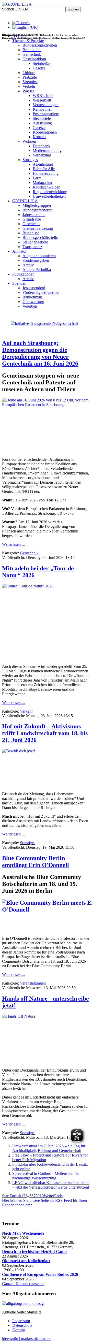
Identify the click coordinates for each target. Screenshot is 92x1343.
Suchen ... (10, 9)
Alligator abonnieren (39, 256)
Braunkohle (31, 50)
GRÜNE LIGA (25, 201)
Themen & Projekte (28, 40)
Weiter (49, 1196)
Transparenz (32, 246)
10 (42, 1196)
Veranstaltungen (46, 105)
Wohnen (29, 141)
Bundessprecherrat (37, 210)
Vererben (29, 306)
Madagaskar (42, 182)
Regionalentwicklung (50, 192)
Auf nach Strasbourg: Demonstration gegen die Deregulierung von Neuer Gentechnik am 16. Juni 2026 (40, 353)
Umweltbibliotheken (49, 196)
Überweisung (33, 301)
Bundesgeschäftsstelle (40, 237)
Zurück (15, 1196)
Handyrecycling (46, 173)
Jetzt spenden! (33, 288)
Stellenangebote (35, 242)
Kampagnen (42, 109)
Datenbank (41, 146)
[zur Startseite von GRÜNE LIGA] (17, 4)
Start (5, 1196)
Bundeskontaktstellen (39, 45)
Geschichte (31, 224)
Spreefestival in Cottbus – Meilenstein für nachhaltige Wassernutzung (45, 1175)
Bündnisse (30, 233)
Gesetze (39, 68)
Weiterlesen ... (13, 544)
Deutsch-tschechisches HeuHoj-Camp (34, 1251)
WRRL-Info (43, 95)
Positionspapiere (46, 114)
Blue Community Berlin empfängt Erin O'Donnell (35, 861)
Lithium (28, 72)
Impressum (21, 1321)
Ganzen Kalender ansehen (23, 1283)
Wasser (28, 91)
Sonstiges (30, 159)
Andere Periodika (36, 269)
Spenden (19, 283)
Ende (58, 1196)
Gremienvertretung (37, 228)
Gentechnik (31, 54)
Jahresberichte (33, 214)
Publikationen (23, 274)
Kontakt (39, 137)
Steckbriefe (42, 118)
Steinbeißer (42, 63)
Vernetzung (42, 155)
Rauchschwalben (46, 187)
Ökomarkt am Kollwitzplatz (26, 1261)
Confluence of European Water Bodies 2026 (40, 1274)
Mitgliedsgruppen (36, 205)
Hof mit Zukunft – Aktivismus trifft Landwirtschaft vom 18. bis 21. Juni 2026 (45, 733)
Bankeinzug (32, 297)
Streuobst (30, 82)
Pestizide (29, 77)
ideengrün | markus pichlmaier (26, 1338)
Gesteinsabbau (34, 59)
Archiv (28, 265)
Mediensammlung (47, 150)
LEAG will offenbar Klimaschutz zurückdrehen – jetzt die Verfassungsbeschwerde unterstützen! (50, 1184)
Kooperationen (45, 132)
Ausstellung (42, 123)
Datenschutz (22, 1325)
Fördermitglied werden (40, 292)
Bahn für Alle (44, 169)
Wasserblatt (42, 100)
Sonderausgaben (35, 260)
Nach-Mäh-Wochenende (23, 1233)
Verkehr (28, 86)
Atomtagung (43, 164)
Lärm (37, 178)
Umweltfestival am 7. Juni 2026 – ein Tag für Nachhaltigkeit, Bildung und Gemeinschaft (48, 1148)
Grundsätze (31, 219)
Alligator (19, 251)
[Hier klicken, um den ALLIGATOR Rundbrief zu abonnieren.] (46, 1303)
